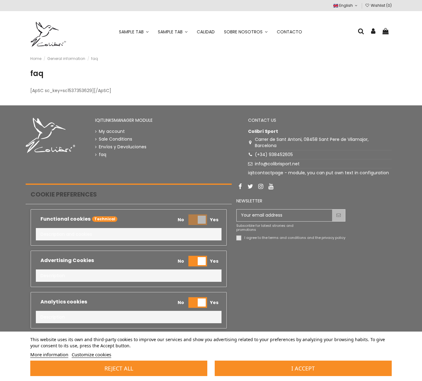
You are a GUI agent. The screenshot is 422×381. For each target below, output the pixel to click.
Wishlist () (381, 5)
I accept (303, 368)
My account (112, 131)
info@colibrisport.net (277, 164)
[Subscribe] (338, 215)
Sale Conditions (115, 139)
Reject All (118, 368)
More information (49, 354)
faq (102, 155)
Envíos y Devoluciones (122, 147)
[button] (129, 234)
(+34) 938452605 (274, 154)
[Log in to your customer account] (373, 31)
